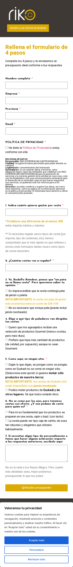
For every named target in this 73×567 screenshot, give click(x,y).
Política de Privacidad (36, 147)
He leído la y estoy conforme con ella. (36, 170)
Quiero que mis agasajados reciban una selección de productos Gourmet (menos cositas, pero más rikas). (35, 331)
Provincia (12, 109)
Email (9, 124)
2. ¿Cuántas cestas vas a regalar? (28, 260)
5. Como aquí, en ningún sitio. (25, 359)
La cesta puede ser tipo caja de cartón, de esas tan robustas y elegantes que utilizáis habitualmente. (36, 425)
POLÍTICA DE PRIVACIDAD (24, 142)
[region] (36, 534)
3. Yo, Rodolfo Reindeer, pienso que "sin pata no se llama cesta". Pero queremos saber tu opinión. (35, 282)
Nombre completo (18, 78)
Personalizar (36, 549)
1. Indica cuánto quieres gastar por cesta (33, 205)
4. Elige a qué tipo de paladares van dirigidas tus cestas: (36, 320)
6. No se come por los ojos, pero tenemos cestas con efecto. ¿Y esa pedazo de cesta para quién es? (34, 404)
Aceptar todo (36, 540)
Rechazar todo (36, 559)
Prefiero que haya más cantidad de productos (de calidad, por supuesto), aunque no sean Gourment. (35, 344)
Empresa (11, 93)
